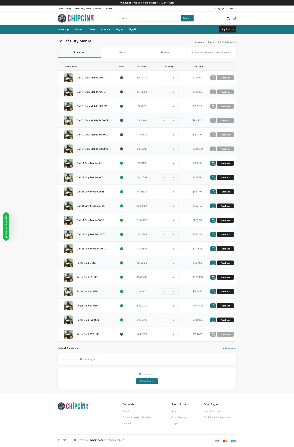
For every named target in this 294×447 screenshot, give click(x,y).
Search (187, 18)
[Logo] (77, 18)
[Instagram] (59, 440)
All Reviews (229, 348)
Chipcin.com (96, 439)
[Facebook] (70, 440)
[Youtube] (75, 440)
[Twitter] (64, 439)
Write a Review (147, 381)
